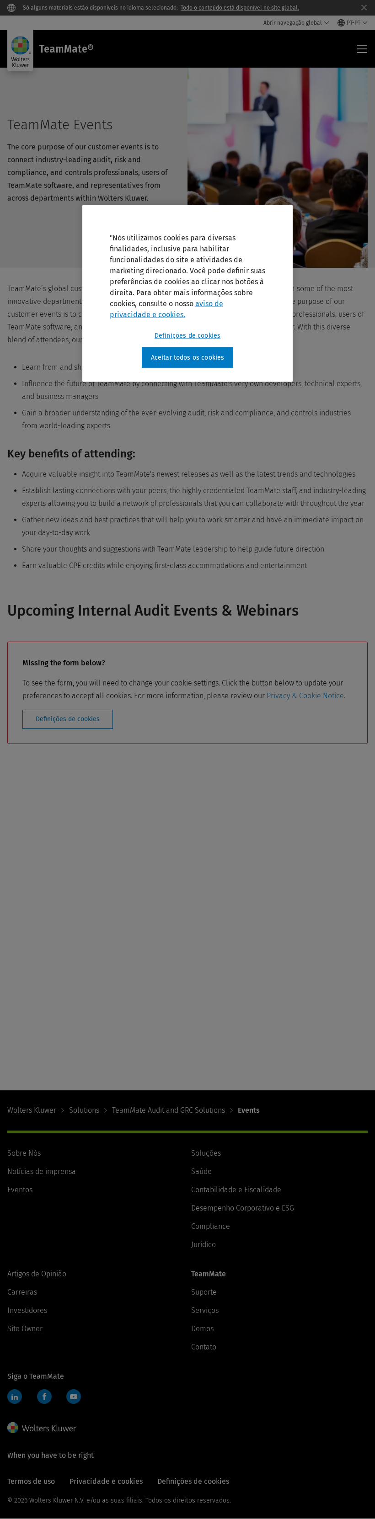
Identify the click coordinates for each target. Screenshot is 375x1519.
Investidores (27, 1310)
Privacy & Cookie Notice (305, 695)
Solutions (84, 1110)
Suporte (204, 1292)
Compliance (210, 1226)
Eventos (19, 1189)
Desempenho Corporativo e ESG (242, 1208)
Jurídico (203, 1244)
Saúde (201, 1171)
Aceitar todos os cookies (188, 357)
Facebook (44, 1396)
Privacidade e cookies (106, 1481)
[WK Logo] (41, 1427)
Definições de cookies (68, 719)
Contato (203, 1347)
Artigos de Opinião (36, 1273)
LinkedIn (14, 1396)
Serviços (205, 1310)
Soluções (206, 1153)
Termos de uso (31, 1481)
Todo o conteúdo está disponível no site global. (240, 8)
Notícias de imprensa (41, 1171)
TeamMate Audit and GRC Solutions (168, 1110)
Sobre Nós (24, 1153)
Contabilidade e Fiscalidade (236, 1189)
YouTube (73, 1396)
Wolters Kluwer (31, 1110)
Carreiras (22, 1292)
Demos (202, 1328)
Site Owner (25, 1328)
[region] (187, 293)
